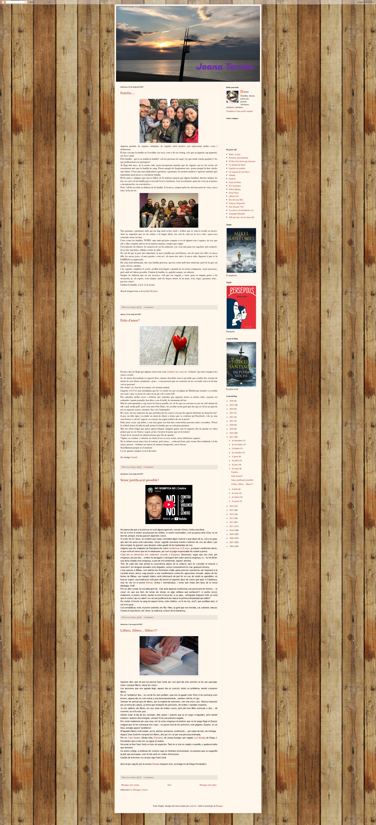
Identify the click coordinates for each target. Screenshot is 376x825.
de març (235, 493)
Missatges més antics (208, 784)
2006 (231, 546)
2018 (231, 433)
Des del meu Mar (236, 199)
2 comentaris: (149, 777)
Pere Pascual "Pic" (236, 206)
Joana (246, 91)
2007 (231, 542)
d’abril (235, 489)
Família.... (127, 92)
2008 (231, 538)
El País (134, 390)
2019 (231, 428)
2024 (231, 408)
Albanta (232, 175)
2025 (231, 404)
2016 (231, 506)
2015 (231, 510)
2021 (231, 420)
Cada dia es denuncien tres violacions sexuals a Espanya (149, 554)
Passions (158, 738)
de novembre (237, 444)
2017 (231, 436)
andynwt (193, 805)
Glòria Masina (235, 189)
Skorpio (153, 290)
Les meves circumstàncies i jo (241, 210)
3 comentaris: (149, 307)
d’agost (235, 456)
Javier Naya (234, 192)
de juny (235, 464)
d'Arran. (149, 582)
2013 (231, 518)
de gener (236, 501)
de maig (235, 468)
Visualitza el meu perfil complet (239, 111)
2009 (231, 534)
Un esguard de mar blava (239, 171)
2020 (231, 424)
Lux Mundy (199, 738)
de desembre (237, 440)
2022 (231, 417)
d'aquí (133, 457)
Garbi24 (232, 178)
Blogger (219, 805)
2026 (231, 400)
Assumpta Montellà (237, 213)
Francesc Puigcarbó (237, 203)
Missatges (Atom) (140, 789)
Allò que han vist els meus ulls (241, 217)
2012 (231, 522)
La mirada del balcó (237, 164)
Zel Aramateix (235, 185)
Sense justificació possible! (139, 479)
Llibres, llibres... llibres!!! (138, 630)
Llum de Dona (235, 182)
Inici (169, 784)
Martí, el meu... (235, 154)
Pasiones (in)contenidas (238, 157)
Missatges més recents (130, 784)
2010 (231, 530)
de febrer (236, 497)
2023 (231, 412)
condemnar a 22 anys (179, 548)
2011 (231, 526)
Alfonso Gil (234, 196)
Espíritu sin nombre (237, 168)
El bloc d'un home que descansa (242, 161)
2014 (231, 514)
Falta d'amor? (130, 320)
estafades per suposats (177, 371)
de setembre (237, 452)
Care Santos (134, 738)
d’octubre (236, 448)
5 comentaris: (149, 467)
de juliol (235, 460)
